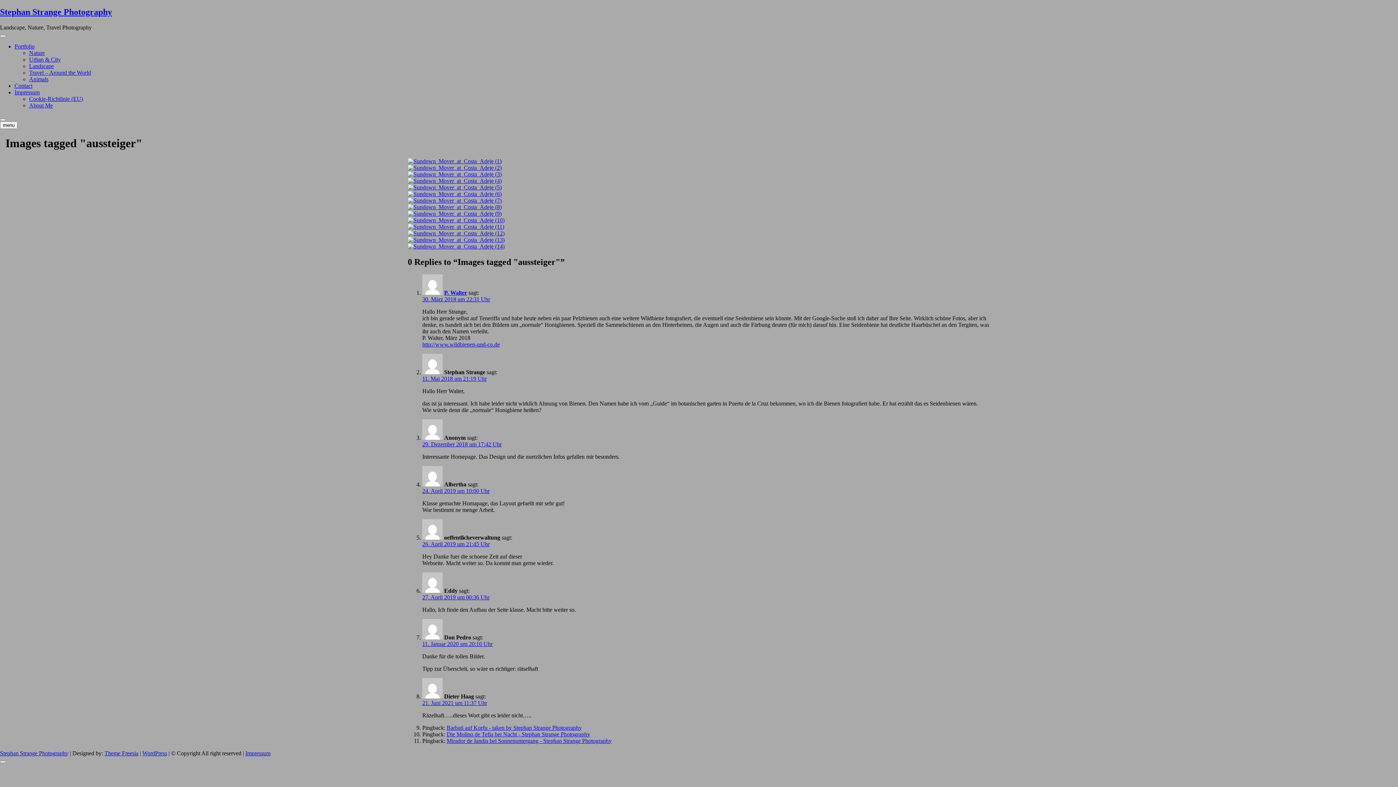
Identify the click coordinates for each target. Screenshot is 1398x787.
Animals (38, 79)
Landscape (41, 66)
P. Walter (455, 293)
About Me (41, 105)
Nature (37, 53)
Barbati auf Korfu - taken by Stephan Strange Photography (514, 728)
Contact (23, 86)
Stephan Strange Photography (56, 12)
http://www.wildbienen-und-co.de (461, 344)
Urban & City (45, 59)
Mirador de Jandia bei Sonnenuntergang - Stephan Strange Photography (529, 741)
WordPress (154, 753)
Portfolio (25, 46)
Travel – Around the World (60, 73)
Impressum (27, 92)
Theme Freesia (121, 753)
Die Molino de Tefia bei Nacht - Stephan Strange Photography (518, 734)
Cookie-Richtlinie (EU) (56, 99)
